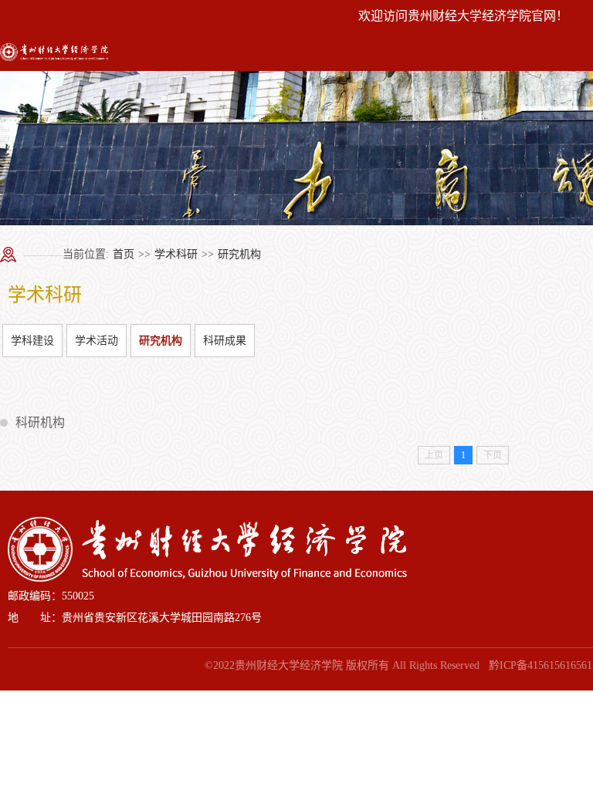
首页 (123, 254)
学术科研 (176, 254)
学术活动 (96, 340)
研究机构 (239, 254)
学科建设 (32, 340)
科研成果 (224, 340)
